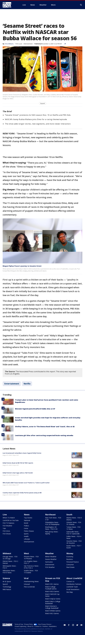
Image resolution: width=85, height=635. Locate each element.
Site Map (69, 592)
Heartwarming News (31, 581)
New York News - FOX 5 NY (53, 519)
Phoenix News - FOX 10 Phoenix (31, 558)
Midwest (7, 553)
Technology (7, 587)
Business (69, 559)
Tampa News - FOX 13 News (73, 528)
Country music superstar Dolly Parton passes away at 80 (22, 493)
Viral (26, 578)
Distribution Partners (73, 584)
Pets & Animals (29, 587)
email (81, 625)
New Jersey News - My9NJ (52, 533)
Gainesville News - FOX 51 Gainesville (73, 533)
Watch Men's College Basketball (52, 602)
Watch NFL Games (52, 584)
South (69, 514)
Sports (26, 534)
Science (6, 578)
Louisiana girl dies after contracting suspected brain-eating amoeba (44, 435)
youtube (64, 625)
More (53, 5)
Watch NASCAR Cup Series (52, 595)
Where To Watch (9, 518)
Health (26, 536)
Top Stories (28, 518)
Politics (26, 526)
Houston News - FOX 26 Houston (74, 542)
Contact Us (70, 581)
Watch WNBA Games (52, 611)
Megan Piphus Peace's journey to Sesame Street (22, 266)
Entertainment (28, 44)
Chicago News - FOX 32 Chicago (10, 558)
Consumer (70, 564)
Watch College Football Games (51, 588)
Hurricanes (49, 562)
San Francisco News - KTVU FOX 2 (31, 567)
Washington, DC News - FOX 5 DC (51, 528)
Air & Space (7, 581)
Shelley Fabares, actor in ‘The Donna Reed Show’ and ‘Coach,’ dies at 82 (44, 426)
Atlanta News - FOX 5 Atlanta (74, 519)
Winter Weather (50, 557)
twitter (77, 625)
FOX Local (19, 44)
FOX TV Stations (8, 523)
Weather (49, 553)
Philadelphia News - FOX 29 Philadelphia (52, 523)
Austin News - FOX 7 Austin (73, 547)
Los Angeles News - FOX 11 (31, 562)
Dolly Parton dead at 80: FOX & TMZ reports (18, 463)
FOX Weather (7, 526)
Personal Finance (72, 562)
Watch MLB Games (52, 591)
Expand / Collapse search (81, 5)
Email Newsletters (72, 589)
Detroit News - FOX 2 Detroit (10, 562)
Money (69, 553)
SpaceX (5, 584)
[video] (76, 455)
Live (5, 514)
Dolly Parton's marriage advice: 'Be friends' (18, 473)
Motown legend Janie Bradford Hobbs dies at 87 (35, 409)
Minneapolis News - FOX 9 (10, 567)
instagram (73, 625)
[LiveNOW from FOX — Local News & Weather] (10, 4)
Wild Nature (7, 589)
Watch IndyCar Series (52, 599)
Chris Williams (9, 44)
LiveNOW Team (72, 587)
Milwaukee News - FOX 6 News (9, 571)
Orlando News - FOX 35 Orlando (73, 523)
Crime (26, 528)
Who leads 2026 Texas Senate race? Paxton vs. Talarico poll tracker (26, 483)
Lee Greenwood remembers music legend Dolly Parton (22, 453)
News (26, 514)
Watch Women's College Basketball (51, 607)
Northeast (50, 514)
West (26, 553)
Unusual (27, 584)
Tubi (4, 528)
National (27, 520)
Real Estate (70, 567)
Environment (49, 564)
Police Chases (29, 531)
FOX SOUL (6, 531)
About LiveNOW (74, 578)
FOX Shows (7, 534)
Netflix (27, 383)
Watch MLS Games (52, 613)
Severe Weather (51, 559)
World (26, 523)
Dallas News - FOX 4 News (73, 537)
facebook (69, 625)
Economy (69, 557)
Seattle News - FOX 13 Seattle (31, 571)
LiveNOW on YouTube (11, 520)
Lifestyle (27, 539)
